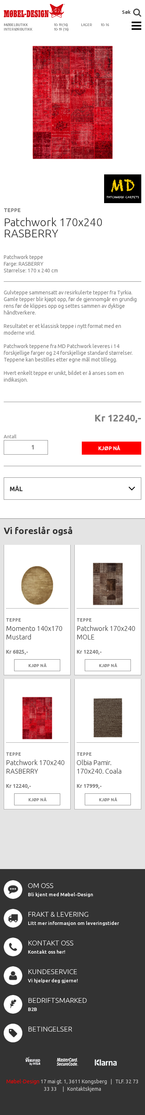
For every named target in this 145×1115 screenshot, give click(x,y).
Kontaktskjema (84, 1089)
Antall (10, 436)
